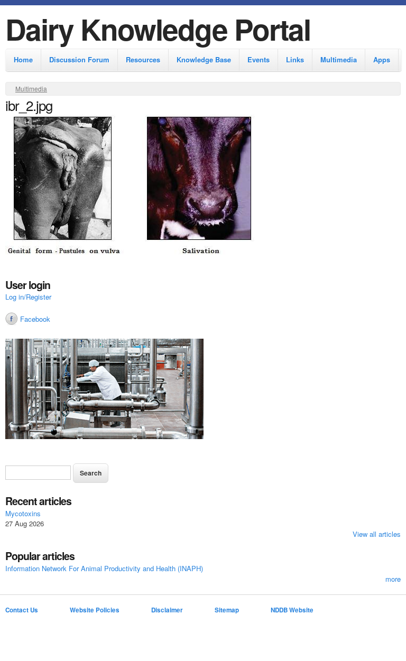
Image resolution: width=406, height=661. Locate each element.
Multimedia (338, 59)
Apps (381, 59)
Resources (143, 59)
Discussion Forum (79, 59)
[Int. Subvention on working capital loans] (203, 390)
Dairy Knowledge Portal (157, 29)
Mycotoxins (23, 513)
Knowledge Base (204, 59)
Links (295, 59)
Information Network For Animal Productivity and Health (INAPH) (104, 568)
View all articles (377, 534)
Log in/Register (28, 297)
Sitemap (227, 610)
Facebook (35, 319)
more (393, 579)
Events (258, 59)
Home (23, 59)
